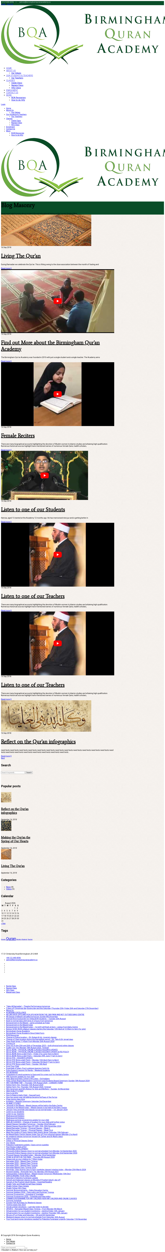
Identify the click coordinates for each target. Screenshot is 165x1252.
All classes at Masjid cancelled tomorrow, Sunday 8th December (32, 1017)
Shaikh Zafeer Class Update (17, 1186)
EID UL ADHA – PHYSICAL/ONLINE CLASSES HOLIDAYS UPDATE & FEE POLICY (37, 1052)
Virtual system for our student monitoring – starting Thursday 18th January (36, 1213)
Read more (5, 268)
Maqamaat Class (13, 992)
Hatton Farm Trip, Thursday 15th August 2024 (24, 1085)
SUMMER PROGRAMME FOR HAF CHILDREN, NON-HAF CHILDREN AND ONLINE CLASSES (41, 1198)
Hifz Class (15, 125)
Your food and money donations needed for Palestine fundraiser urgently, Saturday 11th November (46, 1219)
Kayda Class (11, 986)
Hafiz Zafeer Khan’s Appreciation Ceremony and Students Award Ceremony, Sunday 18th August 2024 (48, 1081)
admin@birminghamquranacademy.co (22, 960)
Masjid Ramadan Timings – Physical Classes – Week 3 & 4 (29, 1130)
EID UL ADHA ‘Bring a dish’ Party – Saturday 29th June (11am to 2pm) (34, 1056)
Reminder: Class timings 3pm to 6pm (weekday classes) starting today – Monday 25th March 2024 (46, 1170)
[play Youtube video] (57, 301)
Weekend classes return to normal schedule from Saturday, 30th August (35, 1217)
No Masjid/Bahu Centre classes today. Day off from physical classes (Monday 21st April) (41, 1134)
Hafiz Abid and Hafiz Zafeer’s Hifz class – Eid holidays (28, 1079)
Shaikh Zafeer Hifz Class (16, 1188)
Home (8, 108)
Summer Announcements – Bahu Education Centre (27, 1190)
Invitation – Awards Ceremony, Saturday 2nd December (28, 1101)
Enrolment (10, 127)
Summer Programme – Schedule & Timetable (25, 1194)
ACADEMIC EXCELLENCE (16, 1012)
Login (3, 4)
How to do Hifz (17, 135)
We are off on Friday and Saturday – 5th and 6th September (30, 1215)
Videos (9, 889)
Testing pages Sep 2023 (16, 1205)
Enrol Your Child (12, 1066)
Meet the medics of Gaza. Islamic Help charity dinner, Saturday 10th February (37, 1132)
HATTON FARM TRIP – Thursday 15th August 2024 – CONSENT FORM (34, 1083)
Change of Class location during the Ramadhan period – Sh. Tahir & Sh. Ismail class (39, 1039)
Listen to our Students (15, 1112)
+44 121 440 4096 (13, 958)
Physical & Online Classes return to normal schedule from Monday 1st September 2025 (41, 1151)
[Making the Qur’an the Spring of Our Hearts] (6, 830)
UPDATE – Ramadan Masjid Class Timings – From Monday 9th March (34, 1209)
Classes (9, 119)
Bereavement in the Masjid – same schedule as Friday (28, 1023)
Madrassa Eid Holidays (15, 1116)
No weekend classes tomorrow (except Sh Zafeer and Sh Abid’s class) (34, 1136)
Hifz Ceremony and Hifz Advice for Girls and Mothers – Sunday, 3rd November (37, 1089)
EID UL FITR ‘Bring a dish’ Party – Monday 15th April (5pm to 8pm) (32, 1060)
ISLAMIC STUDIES (13, 1103)
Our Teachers (16, 116)
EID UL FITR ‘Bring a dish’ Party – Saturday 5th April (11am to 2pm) (33, 1062)
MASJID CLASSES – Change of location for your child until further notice (35, 1122)
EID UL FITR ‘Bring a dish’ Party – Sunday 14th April (26, 1064)
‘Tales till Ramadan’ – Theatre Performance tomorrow (28, 1006)
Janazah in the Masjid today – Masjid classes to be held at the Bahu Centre (36, 1108)
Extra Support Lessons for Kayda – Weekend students (28, 1070)
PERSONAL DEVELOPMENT (17, 1149)
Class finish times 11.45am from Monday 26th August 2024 (30, 1041)
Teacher (30, 939)
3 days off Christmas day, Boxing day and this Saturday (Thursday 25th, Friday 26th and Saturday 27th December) (52, 1008)
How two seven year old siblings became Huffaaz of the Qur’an (31, 1097)
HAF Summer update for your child (20, 1077)
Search (29, 773)
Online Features (12, 1139)
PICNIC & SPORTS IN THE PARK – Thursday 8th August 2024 (30, 1157)
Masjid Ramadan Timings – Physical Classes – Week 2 (28, 1128)
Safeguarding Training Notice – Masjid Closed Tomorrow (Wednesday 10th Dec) (38, 1174)
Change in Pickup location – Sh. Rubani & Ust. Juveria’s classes (31, 1037)
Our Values (15, 112)
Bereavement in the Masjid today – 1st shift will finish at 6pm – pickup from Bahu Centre (42, 1027)
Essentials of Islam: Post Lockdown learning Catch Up (27, 1068)
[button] (19, 1250)
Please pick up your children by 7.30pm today (24, 1159)
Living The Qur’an (21, 256)
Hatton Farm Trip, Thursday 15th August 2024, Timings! (28, 1087)
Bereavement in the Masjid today (19, 1025)
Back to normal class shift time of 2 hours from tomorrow (29, 1021)
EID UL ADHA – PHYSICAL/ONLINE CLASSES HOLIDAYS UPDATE (32, 1050)
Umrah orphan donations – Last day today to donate (27, 1207)
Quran (11, 938)
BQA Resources (17, 133)
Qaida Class (16, 121)
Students (24, 939)
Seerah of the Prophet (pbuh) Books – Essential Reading (29, 1182)
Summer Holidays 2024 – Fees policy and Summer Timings (30, 1192)
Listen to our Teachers (15, 1114)
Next (3, 758)
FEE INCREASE (12, 1072)
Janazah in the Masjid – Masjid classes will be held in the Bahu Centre (34, 1105)
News (8, 887)
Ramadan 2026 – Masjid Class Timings (22, 1165)
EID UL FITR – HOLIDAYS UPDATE (19, 1058)
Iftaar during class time (15, 1099)
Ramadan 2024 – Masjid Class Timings (22, 1161)
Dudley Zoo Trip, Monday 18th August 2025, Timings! (27, 1048)
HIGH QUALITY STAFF (14, 1091)
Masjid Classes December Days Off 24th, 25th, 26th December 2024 (33, 1126)
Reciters (19, 939)
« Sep (3, 923)
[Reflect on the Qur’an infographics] (6, 802)
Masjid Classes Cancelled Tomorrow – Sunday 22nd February (31, 1124)
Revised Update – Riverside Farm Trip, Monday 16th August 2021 (32, 1172)
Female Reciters (18, 435)
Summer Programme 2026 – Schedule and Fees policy (28, 1196)
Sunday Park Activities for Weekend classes (24, 1203)
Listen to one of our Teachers (33, 596)
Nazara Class (16, 123)
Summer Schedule (13, 1201)
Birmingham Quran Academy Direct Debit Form (25, 1033)
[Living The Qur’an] (6, 859)
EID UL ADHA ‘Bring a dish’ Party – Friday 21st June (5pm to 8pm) (32, 1054)
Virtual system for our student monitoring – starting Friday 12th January (35, 1211)
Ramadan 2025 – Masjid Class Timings (22, 1163)
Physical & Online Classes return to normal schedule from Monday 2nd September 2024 (41, 1153)
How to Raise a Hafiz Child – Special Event (23, 1095)
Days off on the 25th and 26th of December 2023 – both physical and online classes (40, 1046)
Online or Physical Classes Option (19, 1141)
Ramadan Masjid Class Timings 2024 (21, 1167)
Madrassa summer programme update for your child (27, 1120)
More (8, 131)
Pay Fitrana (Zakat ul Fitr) (16, 1147)
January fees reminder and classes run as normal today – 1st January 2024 (37, 1110)
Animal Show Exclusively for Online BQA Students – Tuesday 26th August (36, 1019)
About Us (10, 110)
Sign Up (10, 4)
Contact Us (10, 129)
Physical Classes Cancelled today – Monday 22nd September (31, 1155)
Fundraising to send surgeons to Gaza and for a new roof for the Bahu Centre (37, 1074)
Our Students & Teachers (16, 114)
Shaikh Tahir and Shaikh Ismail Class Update (24, 1184)
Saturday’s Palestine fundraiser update (22, 1178)
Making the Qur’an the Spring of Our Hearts (15, 839)
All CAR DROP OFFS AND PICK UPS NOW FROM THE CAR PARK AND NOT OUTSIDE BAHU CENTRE (45, 1015)
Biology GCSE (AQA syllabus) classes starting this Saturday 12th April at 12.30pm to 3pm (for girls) (46, 1029)
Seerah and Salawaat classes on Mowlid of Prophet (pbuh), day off (33, 1180)
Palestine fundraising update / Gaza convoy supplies (27, 1145)
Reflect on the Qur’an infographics (38, 741)
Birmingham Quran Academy (18, 1031)
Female (3, 939)
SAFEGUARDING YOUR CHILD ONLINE (21, 1176)
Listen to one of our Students (33, 509)
